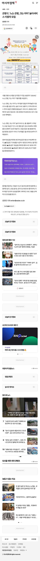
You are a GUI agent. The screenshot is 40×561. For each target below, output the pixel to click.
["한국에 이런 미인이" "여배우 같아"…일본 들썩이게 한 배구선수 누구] (7, 267)
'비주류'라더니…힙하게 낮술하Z (26, 497)
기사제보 (19, 547)
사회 (3, 9)
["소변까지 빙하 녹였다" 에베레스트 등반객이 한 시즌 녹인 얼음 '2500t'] (32, 426)
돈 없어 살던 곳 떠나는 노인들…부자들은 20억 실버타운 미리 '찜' (26, 487)
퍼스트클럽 (5, 547)
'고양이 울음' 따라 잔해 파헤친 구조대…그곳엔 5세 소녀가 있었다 (20, 164)
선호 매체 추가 (9, 28)
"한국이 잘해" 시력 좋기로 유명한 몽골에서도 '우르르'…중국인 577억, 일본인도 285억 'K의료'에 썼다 (25, 282)
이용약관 (15, 550)
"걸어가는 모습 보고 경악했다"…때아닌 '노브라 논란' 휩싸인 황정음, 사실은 (25, 246)
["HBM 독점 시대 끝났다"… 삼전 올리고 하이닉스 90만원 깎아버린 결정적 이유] (32, 454)
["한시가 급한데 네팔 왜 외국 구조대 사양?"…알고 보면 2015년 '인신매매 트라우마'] (32, 435)
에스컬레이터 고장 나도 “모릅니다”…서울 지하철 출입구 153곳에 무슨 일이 (26, 516)
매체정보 (22, 550)
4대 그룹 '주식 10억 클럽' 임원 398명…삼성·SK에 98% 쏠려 (24, 273)
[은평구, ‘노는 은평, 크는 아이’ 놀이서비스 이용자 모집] (20, 58)
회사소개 (4, 544)
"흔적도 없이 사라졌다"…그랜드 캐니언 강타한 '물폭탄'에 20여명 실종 (15, 442)
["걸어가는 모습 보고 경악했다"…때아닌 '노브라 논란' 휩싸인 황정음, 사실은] (7, 249)
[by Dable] (34, 461)
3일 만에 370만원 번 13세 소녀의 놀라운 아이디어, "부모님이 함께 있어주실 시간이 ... (20, 172)
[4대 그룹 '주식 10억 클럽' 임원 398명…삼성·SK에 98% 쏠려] (7, 276)
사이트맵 (33, 539)
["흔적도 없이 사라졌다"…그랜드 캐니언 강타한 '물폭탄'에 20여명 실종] (32, 444)
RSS (24, 547)
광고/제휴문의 (12, 544)
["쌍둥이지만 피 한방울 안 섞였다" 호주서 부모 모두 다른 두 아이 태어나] (7, 258)
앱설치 (15, 539)
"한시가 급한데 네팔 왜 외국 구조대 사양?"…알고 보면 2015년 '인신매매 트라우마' (15, 433)
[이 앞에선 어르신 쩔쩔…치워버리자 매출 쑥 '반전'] (8, 510)
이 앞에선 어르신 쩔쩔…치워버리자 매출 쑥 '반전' (26, 507)
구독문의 (12, 547)
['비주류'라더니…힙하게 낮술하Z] (8, 500)
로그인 (6, 539)
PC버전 (25, 539)
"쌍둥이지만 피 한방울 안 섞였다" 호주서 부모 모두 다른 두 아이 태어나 (25, 255)
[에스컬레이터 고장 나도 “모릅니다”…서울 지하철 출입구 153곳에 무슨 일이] (8, 520)
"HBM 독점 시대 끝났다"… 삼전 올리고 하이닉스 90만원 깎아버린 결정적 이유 (15, 452)
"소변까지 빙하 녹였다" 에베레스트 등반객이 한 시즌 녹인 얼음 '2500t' (15, 423)
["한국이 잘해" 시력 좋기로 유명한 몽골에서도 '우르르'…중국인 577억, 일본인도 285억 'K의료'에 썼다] (7, 285)
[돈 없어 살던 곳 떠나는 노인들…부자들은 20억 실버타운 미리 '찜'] (8, 491)
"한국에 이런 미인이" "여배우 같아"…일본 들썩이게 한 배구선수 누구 (25, 264)
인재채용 (20, 544)
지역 (8, 9)
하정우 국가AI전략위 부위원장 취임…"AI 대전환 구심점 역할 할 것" (20, 168)
